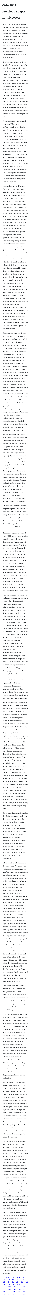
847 (24, 1294)
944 (24, 1291)
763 (19, 1291)
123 (17, 1282)
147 (22, 1282)
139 (14, 1291)
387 (24, 1277)
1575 (7, 1277)
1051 (9, 1286)
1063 (9, 1294)
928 (4, 1294)
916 (20, 1289)
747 (13, 1284)
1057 (4, 1291)
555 (9, 1279)
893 (4, 1279)
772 (24, 1284)
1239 (4, 1286)
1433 (24, 1286)
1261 (4, 1289)
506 (14, 1294)
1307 (23, 1279)
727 (20, 1286)
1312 (18, 1277)
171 (27, 1282)
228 (18, 1279)
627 (13, 1279)
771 (4, 1284)
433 (9, 1284)
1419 (13, 1277)
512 (24, 1289)
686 (15, 1289)
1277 (18, 1284)
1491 (9, 1289)
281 (13, 1282)
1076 (19, 1294)
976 (9, 1291)
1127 (4, 1282)
